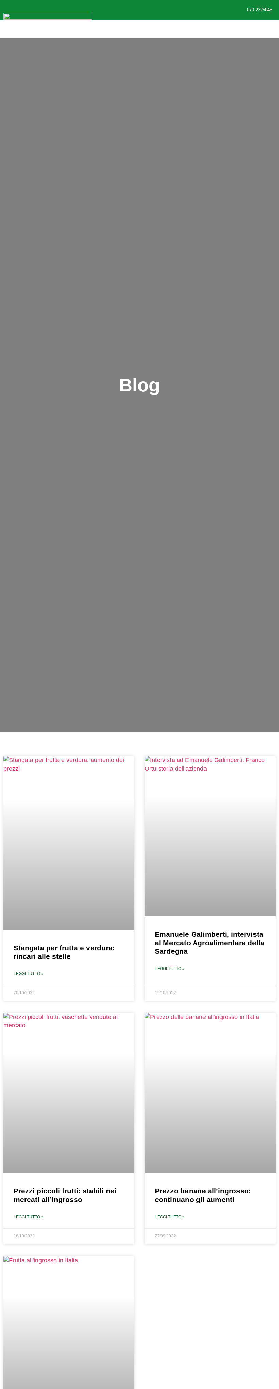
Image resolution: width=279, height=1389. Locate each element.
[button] (114, 28)
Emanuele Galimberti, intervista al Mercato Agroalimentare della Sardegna (209, 942)
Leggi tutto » (29, 973)
